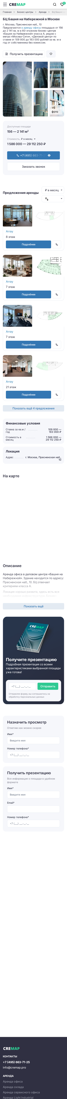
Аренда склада (13, 1087)
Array (9, 231)
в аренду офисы (31, 27)
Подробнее (28, 244)
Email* (10, 802)
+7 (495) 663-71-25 (16, 1062)
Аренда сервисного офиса (21, 1092)
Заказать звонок (33, 166)
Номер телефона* (18, 748)
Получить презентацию (26, 54)
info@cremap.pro (14, 1067)
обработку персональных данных (26, 696)
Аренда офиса (13, 1081)
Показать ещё (33, 606)
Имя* (10, 734)
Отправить (47, 686)
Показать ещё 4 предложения (33, 408)
